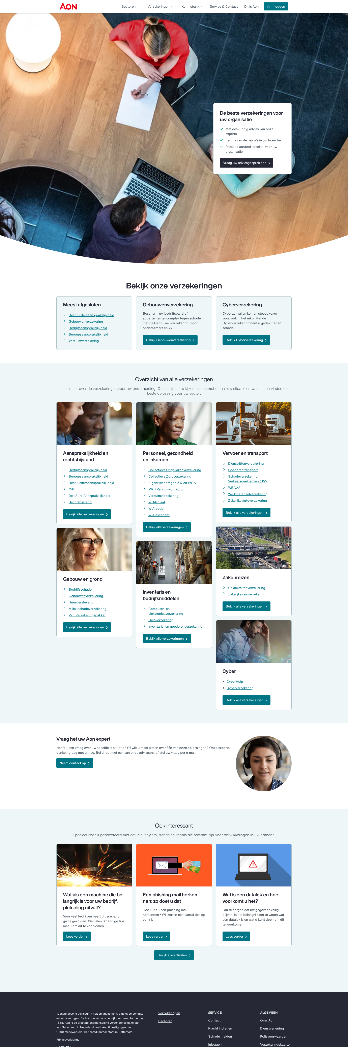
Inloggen (215, 1044)
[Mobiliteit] (253, 548)
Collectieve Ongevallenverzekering (174, 469)
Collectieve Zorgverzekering (169, 476)
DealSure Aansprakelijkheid (89, 495)
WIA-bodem (157, 508)
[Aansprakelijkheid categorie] (94, 423)
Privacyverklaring (67, 1040)
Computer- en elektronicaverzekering (165, 611)
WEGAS (234, 487)
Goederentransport (243, 469)
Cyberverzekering (240, 688)
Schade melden (220, 1036)
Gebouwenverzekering (86, 321)
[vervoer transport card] (253, 423)
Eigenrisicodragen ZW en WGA (172, 482)
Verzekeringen (169, 1013)
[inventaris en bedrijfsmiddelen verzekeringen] (174, 562)
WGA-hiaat (156, 502)
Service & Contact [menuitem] (224, 6)
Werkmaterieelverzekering (248, 494)
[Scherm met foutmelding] (253, 865)
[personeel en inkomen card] (174, 423)
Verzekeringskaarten (276, 1044)
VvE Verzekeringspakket (87, 615)
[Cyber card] (253, 641)
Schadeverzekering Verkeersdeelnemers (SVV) (248, 479)
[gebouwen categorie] (94, 549)
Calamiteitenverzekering (246, 587)
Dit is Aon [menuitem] (251, 6)
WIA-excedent (159, 515)
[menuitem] (68, 6)
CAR (72, 489)
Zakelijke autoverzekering (247, 500)
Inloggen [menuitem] (278, 6)
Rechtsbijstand (80, 502)
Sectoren (165, 1021)
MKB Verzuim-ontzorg (165, 489)
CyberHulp (235, 681)
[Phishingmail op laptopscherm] (174, 865)
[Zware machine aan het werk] (94, 865)
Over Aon (267, 1020)
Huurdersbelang (81, 602)
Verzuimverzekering (84, 340)
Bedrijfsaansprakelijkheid (88, 327)
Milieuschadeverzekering (88, 608)
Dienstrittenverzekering (246, 463)
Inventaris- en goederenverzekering (175, 626)
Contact (214, 1020)
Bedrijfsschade (80, 589)
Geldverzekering (160, 620)
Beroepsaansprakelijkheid (88, 334)
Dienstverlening (272, 1028)
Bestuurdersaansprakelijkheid (91, 315)
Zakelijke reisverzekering (246, 594)
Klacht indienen (220, 1028)
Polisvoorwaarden (273, 1036)
